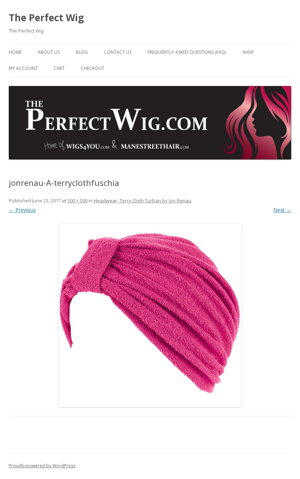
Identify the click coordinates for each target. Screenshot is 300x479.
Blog (82, 52)
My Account (23, 68)
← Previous (22, 209)
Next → (282, 209)
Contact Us (117, 52)
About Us (49, 52)
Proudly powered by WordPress (42, 466)
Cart (59, 68)
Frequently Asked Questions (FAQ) (186, 52)
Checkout (92, 68)
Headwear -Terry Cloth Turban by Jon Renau (142, 200)
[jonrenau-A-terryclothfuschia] (150, 315)
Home (15, 52)
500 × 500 (77, 200)
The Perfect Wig (46, 17)
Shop (248, 52)
